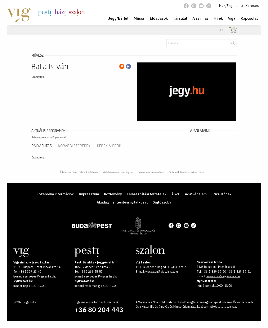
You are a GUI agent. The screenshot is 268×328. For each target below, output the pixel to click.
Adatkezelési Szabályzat (118, 172)
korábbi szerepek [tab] (74, 146)
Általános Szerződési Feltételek (79, 172)
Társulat (180, 18)
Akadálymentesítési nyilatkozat (122, 202)
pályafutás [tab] (41, 146)
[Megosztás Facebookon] (128, 66)
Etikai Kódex (221, 194)
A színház (200, 18)
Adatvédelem (196, 194)
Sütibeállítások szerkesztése (186, 172)
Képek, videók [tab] (109, 146)
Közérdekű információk (55, 194)
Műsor (139, 18)
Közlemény (113, 194)
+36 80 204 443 (99, 309)
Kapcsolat (249, 18)
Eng (229, 6)
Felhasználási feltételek (146, 194)
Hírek (218, 18)
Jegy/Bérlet (118, 18)
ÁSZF (175, 194)
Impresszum (89, 194)
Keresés (252, 6)
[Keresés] (232, 43)
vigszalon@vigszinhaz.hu (161, 272)
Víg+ (232, 18)
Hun (222, 6)
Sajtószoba (162, 202)
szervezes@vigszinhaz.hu (39, 276)
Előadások (159, 18)
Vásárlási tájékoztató (151, 172)
